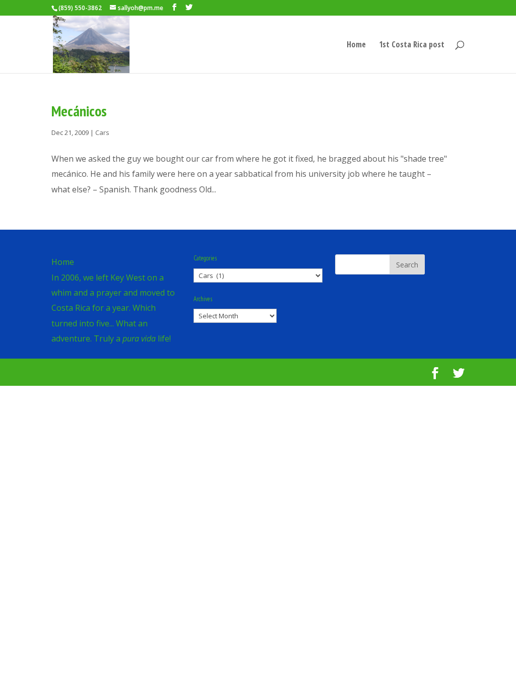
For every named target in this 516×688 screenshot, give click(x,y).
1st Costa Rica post (411, 45)
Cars (102, 132)
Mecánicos (79, 110)
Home (356, 45)
